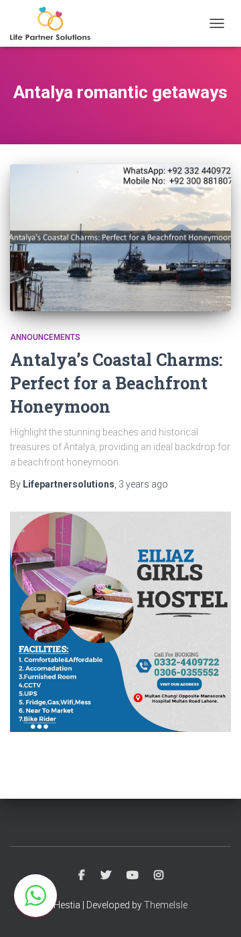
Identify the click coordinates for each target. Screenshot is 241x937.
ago (143, 484)
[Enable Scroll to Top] (214, 910)
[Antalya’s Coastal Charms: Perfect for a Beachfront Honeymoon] (120, 237)
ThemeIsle (165, 905)
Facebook (82, 875)
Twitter (106, 875)
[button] (35, 895)
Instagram (158, 875)
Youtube (132, 875)
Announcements (45, 337)
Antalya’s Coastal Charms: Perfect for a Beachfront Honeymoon (116, 383)
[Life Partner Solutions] (55, 23)
